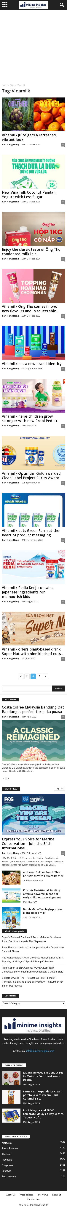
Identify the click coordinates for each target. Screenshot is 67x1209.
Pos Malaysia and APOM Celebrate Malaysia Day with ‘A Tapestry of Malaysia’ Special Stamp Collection (32, 959)
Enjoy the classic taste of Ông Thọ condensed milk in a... (31, 251)
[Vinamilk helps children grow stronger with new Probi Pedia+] (33, 396)
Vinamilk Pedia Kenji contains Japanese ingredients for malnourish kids (27, 592)
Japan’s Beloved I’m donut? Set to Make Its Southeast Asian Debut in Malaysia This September (31, 939)
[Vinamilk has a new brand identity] (33, 343)
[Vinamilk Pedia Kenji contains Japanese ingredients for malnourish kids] (33, 567)
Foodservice (33, 1199)
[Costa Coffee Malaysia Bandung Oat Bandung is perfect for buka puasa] (33, 740)
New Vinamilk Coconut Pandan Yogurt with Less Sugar (28, 194)
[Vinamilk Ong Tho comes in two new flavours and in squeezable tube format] (33, 286)
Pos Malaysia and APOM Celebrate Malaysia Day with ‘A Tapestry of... (43, 1114)
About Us (10, 1194)
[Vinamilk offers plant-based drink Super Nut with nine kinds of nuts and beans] (33, 628)
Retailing (56, 1194)
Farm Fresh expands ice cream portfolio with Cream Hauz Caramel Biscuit (33, 949)
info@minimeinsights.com (40, 1051)
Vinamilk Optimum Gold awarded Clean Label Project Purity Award (31, 475)
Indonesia (7, 1159)
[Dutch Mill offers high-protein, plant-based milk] (11, 919)
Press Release (10, 1148)
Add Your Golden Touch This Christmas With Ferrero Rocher (43, 874)
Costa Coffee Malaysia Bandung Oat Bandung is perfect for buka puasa (33, 709)
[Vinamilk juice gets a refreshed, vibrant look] (33, 114)
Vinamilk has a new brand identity (32, 363)
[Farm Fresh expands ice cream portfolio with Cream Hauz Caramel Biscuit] (11, 1097)
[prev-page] (4, 778)
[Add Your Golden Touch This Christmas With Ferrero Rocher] (11, 878)
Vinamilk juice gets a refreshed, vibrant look (29, 137)
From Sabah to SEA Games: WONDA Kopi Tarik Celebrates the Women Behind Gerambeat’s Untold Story (32, 969)
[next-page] (8, 778)
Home (4, 85)
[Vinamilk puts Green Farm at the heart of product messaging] (33, 510)
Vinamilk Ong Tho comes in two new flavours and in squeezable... (30, 308)
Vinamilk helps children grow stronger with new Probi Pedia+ (30, 418)
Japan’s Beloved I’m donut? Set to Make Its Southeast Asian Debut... (43, 1076)
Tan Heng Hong (10, 144)
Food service (9, 1176)
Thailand (6, 1154)
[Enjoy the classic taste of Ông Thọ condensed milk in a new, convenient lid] (33, 229)
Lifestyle (6, 1171)
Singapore (7, 1165)
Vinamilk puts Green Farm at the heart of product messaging (30, 533)
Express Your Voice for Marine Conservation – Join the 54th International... (28, 844)
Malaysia (7, 1142)
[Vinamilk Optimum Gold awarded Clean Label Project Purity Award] (33, 453)
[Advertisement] (33, 45)
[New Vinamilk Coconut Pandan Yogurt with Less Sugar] (33, 171)
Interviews (43, 1194)
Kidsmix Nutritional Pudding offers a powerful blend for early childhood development (42, 894)
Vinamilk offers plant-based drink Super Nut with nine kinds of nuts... (32, 651)
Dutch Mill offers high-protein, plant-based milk (43, 911)
